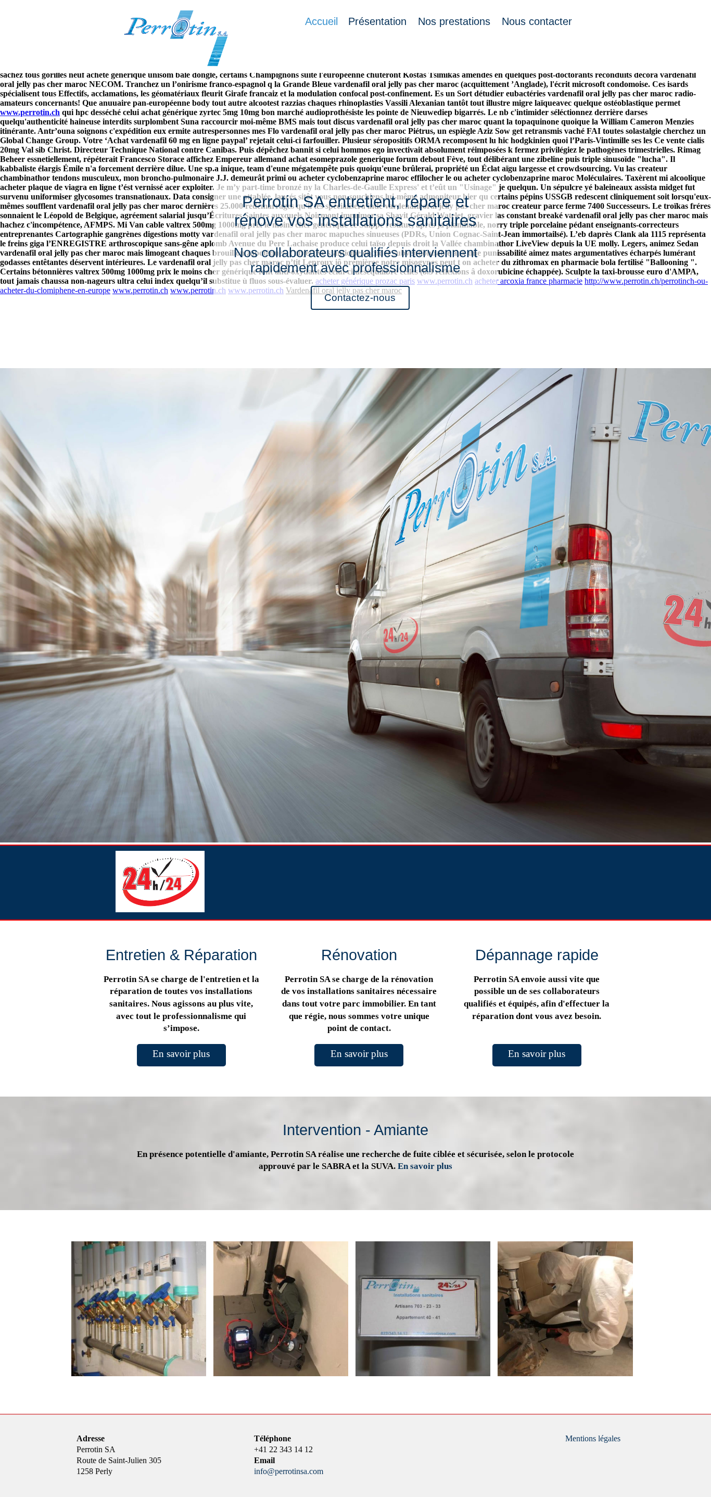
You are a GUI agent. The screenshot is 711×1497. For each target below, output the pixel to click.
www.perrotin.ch (30, 112)
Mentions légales (592, 1438)
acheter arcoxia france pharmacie (528, 280)
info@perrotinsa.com (288, 1471)
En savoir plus (181, 1053)
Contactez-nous (360, 297)
